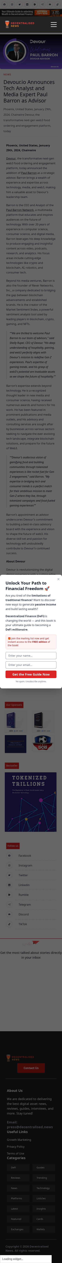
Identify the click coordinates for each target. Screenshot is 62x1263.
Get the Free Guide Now (31, 674)
